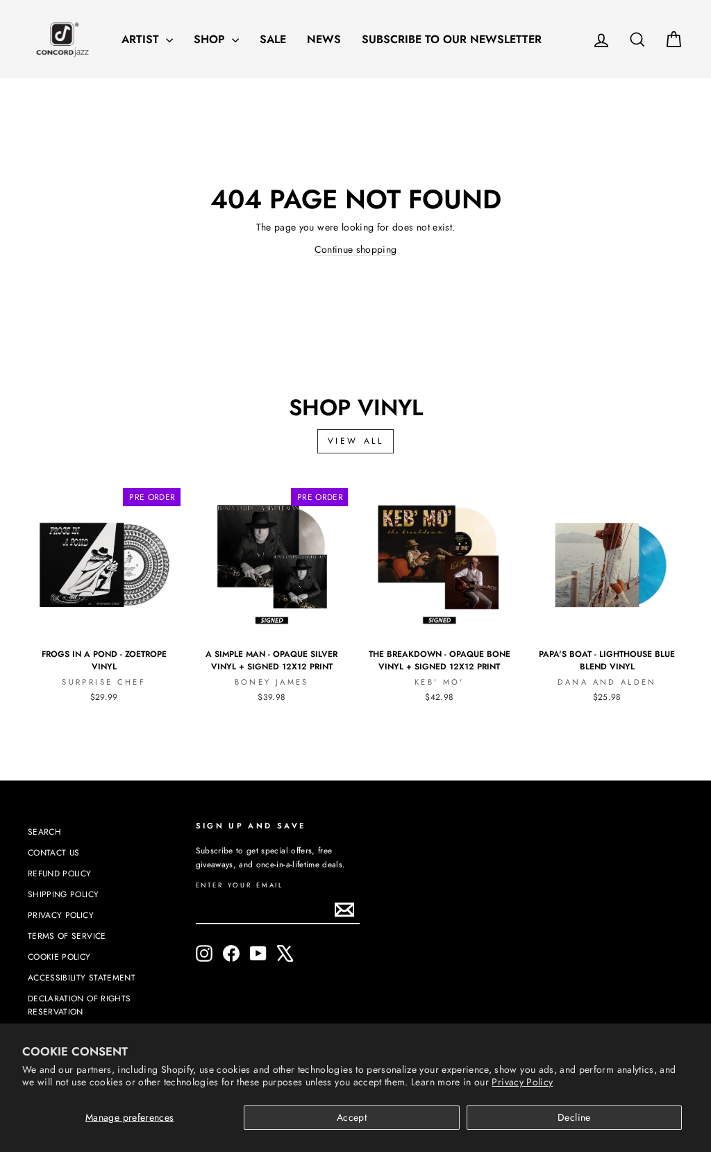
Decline (574, 1117)
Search (44, 831)
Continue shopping (356, 249)
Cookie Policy (59, 956)
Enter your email (240, 885)
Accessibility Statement (81, 977)
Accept (352, 1117)
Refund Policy (60, 873)
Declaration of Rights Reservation (79, 1004)
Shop (211, 39)
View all (356, 441)
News (324, 39)
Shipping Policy (63, 894)
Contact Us (54, 852)
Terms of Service (67, 936)
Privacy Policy (522, 1082)
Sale (273, 39)
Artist (142, 39)
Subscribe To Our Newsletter (452, 39)
